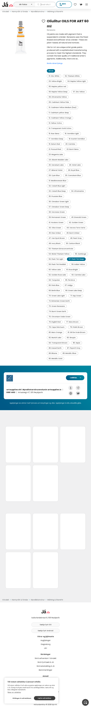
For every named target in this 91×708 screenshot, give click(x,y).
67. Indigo (69, 285)
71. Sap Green (75, 296)
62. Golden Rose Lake (57, 275)
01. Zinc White (54, 76)
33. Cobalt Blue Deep (57, 191)
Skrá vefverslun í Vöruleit (45, 658)
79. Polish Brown (76, 327)
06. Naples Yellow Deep (58, 92)
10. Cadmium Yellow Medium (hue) (62, 107)
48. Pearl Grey (76, 238)
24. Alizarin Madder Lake (58, 160)
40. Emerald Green (78, 217)
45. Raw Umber (55, 233)
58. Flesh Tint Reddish (57, 264)
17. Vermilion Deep (56, 139)
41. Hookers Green (56, 222)
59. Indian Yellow (78, 264)
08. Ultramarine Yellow (58, 97)
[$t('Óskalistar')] (75, 4)
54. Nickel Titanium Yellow (59, 254)
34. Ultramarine (77, 191)
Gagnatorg (45, 644)
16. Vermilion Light (72, 133)
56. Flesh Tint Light (56, 259)
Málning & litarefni (55, 11)
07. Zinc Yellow (79, 92)
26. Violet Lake (75, 165)
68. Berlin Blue (54, 290)
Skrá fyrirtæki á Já (46, 662)
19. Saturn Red (54, 144)
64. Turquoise (54, 280)
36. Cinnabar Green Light (59, 201)
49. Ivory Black (54, 243)
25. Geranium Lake (56, 165)
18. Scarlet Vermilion (77, 139)
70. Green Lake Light (57, 296)
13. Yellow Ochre (55, 123)
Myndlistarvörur (38, 11)
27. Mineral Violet (55, 170)
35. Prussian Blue (55, 196)
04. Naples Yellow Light (76, 81)
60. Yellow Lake (55, 269)
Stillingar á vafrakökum (22, 698)
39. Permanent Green (57, 217)
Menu (86, 4)
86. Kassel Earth (55, 348)
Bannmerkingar (45, 670)
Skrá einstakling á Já (45, 666)
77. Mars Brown (72, 322)
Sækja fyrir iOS (45, 625)
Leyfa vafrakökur (44, 698)
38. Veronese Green (57, 212)
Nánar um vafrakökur (14, 692)
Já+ (45, 648)
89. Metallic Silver (69, 353)
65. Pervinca (70, 280)
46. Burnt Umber (73, 233)
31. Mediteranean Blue (57, 181)
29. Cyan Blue (54, 175)
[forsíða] (7, 4)
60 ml (51, 71)
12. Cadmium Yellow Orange (60, 118)
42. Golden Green (76, 222)
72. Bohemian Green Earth (59, 301)
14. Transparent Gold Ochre (60, 128)
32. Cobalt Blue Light (57, 186)
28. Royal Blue (73, 170)
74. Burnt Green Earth (57, 311)
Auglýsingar (46, 640)
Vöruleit (5, 11)
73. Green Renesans (57, 306)
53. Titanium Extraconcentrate (61, 249)
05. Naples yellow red (57, 86)
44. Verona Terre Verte (76, 228)
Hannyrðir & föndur (20, 11)
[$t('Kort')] (80, 4)
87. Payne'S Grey (73, 348)
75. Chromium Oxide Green (59, 317)
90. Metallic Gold (55, 358)
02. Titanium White (72, 76)
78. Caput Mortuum (56, 327)
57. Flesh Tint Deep (76, 259)
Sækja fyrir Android (45, 631)
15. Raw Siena (54, 133)
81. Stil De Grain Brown (76, 332)
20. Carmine (70, 144)
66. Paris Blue (54, 285)
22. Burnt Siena (72, 149)
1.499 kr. (73, 377)
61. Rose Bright (72, 269)
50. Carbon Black (73, 243)
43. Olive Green (55, 228)
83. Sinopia (71, 337)
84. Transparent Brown (58, 343)
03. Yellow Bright (55, 81)
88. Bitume (53, 353)
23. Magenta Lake (56, 154)
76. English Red (55, 322)
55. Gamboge (80, 254)
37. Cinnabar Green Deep (59, 207)
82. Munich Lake (55, 337)
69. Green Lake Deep (73, 290)
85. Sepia (76, 343)
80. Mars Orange (55, 332)
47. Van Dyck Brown (57, 238)
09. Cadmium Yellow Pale (59, 102)
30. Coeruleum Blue (73, 175)
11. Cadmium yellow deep (59, 113)
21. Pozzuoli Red (55, 149)
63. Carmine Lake (78, 275)
